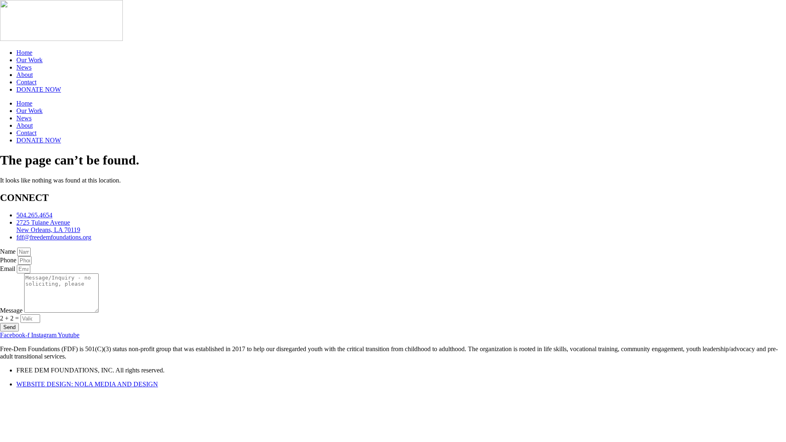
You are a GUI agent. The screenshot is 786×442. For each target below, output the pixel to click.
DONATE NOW (38, 89)
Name (8, 251)
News (24, 67)
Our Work (29, 59)
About (24, 74)
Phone (9, 260)
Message (12, 310)
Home (24, 52)
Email (8, 268)
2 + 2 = (10, 318)
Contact (26, 82)
